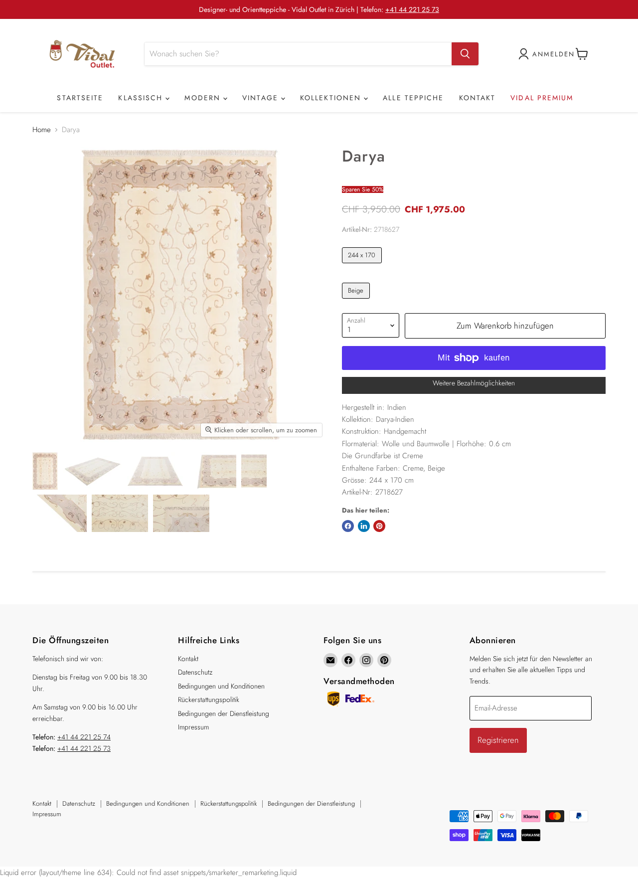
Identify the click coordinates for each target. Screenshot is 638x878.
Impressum (193, 727)
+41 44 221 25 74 (84, 737)
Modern (203, 98)
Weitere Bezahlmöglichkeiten (474, 383)
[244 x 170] (363, 265)
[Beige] (357, 301)
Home (41, 130)
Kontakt (477, 98)
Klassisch (141, 98)
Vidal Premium (541, 98)
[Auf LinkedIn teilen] (364, 526)
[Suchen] (465, 53)
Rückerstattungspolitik (208, 699)
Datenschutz (195, 672)
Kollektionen (332, 98)
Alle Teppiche (413, 98)
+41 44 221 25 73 (412, 9)
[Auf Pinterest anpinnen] (379, 526)
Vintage (261, 98)
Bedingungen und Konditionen (221, 686)
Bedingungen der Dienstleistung (223, 713)
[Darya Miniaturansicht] (45, 471)
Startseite (80, 98)
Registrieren (498, 740)
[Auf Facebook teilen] (348, 526)
